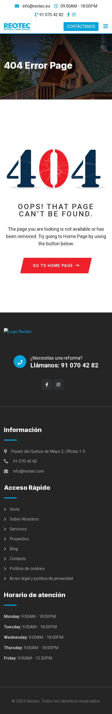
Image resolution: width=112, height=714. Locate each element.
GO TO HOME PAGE (53, 265)
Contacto (18, 558)
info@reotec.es (35, 6)
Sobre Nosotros (24, 519)
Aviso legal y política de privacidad (41, 578)
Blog (14, 548)
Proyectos (19, 538)
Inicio (15, 509)
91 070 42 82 (51, 14)
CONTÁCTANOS (81, 26)
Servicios (18, 529)
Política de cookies (27, 568)
